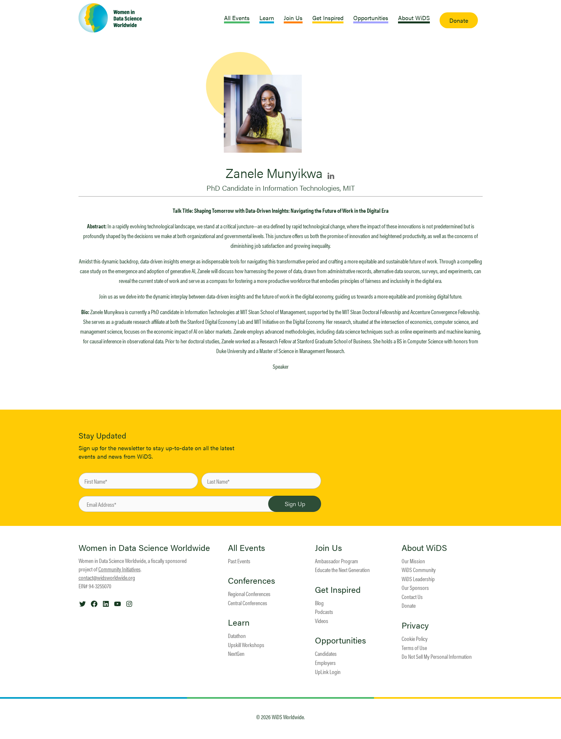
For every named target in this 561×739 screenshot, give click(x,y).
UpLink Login (328, 672)
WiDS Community (419, 570)
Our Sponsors (415, 587)
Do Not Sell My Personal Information (437, 656)
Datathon (237, 635)
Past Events (239, 561)
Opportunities (340, 640)
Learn (239, 622)
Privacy (415, 625)
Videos (321, 621)
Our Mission (413, 561)
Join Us (328, 547)
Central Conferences (247, 603)
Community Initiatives (119, 569)
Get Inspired (338, 589)
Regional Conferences (249, 594)
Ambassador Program (336, 561)
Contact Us (412, 596)
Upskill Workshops (246, 645)
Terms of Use (414, 647)
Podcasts (324, 611)
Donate (409, 605)
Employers (325, 662)
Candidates (326, 653)
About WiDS (424, 547)
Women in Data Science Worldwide (144, 548)
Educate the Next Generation (342, 570)
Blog (319, 603)
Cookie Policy (415, 638)
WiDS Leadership (418, 579)
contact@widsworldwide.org (107, 577)
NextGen (236, 653)
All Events (246, 547)
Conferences (251, 580)
